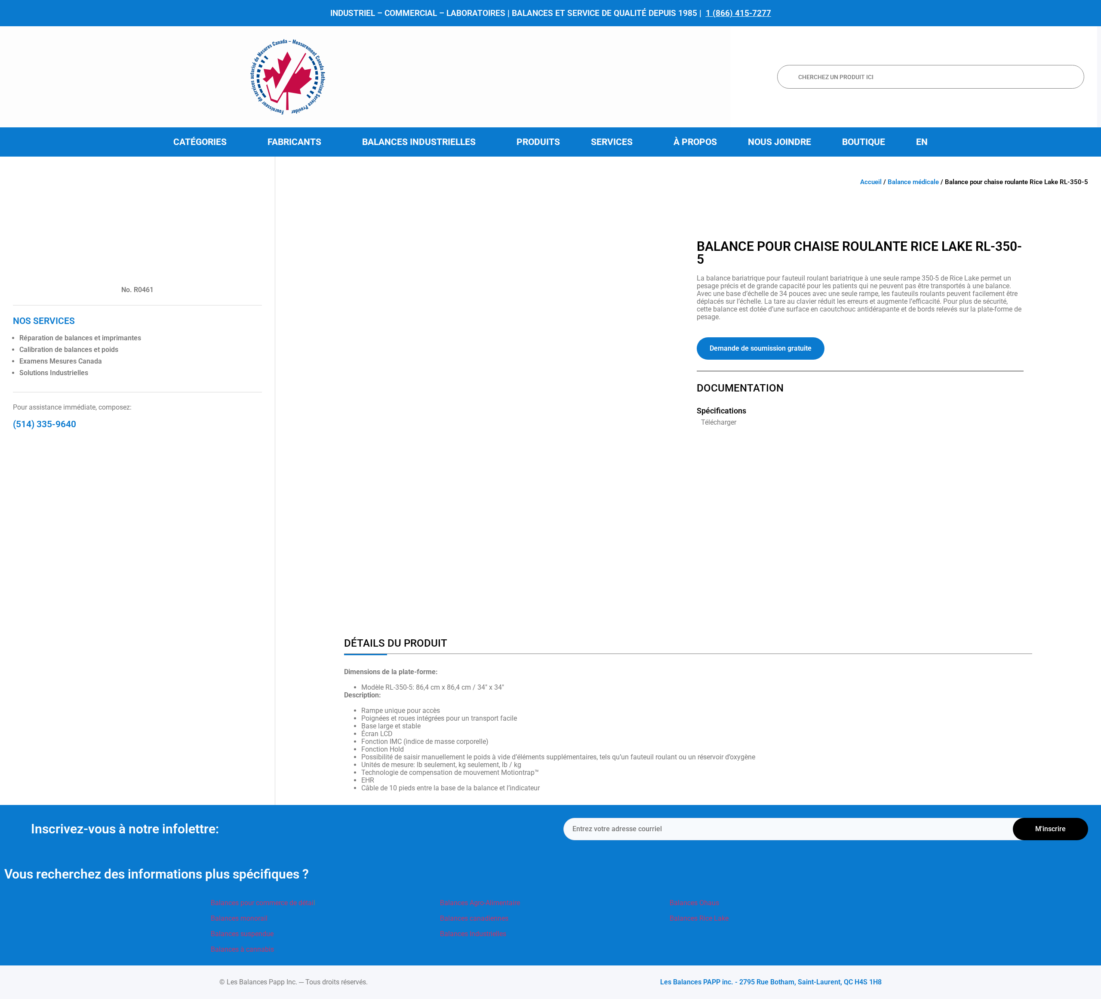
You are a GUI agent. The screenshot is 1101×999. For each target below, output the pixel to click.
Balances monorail (239, 918)
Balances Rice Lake (699, 918)
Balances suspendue (242, 934)
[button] (205, 142)
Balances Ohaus (694, 903)
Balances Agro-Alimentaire (480, 903)
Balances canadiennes (474, 918)
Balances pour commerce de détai (262, 903)
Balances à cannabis (242, 949)
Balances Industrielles (473, 934)
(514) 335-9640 (44, 424)
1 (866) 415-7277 (738, 13)
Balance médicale (913, 182)
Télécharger (718, 422)
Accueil (871, 182)
